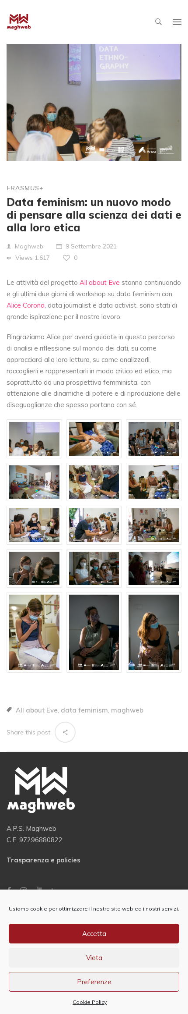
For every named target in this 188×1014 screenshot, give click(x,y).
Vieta (94, 958)
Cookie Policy (90, 1002)
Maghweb (29, 246)
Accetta (94, 933)
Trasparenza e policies (43, 860)
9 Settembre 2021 (91, 246)
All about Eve (37, 710)
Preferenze (94, 982)
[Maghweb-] (19, 22)
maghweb (127, 710)
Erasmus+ (25, 188)
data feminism (84, 710)
